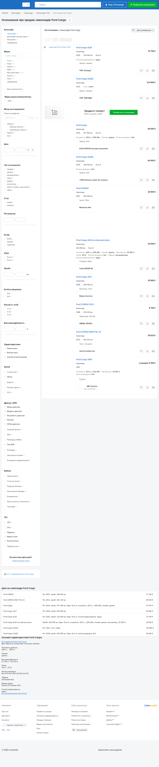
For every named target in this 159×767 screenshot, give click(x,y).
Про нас (5, 712)
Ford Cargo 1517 (84, 277)
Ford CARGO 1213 (85, 304)
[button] (147, 70)
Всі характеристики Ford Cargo (14, 642)
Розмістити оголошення (123, 112)
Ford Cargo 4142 (84, 48)
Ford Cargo (81, 125)
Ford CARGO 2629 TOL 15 (88, 332)
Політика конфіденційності (47, 716)
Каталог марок (42, 733)
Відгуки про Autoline (45, 724)
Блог (38, 728)
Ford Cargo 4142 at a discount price (93, 240)
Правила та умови (44, 712)
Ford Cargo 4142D (84, 79)
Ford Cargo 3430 (84, 359)
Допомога (6, 716)
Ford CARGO (82, 188)
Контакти (5, 720)
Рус (8, 730)
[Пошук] (37, 4)
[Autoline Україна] (10, 5)
